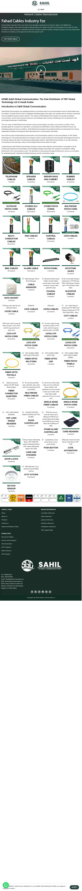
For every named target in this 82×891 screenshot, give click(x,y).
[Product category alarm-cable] (31, 260)
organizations (6, 131)
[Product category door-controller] (31, 419)
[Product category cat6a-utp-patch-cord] (51, 331)
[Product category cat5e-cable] (11, 310)
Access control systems (9, 540)
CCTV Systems (6, 547)
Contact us (5, 523)
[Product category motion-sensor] (11, 479)
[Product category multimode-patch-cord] (71, 200)
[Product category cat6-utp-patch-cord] (11, 331)
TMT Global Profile (47, 530)
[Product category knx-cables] (31, 228)
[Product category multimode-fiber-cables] (31, 391)
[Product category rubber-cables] (71, 170)
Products (4, 520)
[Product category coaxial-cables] (51, 288)
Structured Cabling (7, 537)
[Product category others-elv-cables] (31, 200)
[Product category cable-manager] (31, 285)
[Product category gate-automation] (71, 447)
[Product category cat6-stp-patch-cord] (31, 336)
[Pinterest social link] (42, 591)
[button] (41, 70)
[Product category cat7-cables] (71, 312)
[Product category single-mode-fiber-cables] (51, 395)
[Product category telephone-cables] (11, 170)
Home (3, 513)
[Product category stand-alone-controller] (51, 424)
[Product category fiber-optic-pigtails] (11, 366)
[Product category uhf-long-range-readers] (11, 419)
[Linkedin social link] (46, 591)
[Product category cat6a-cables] (51, 309)
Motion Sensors (6, 550)
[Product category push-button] (51, 445)
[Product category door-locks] (11, 451)
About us (4, 516)
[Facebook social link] (32, 591)
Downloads (6, 533)
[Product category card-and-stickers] (31, 449)
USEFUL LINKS (7, 509)
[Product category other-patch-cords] (51, 200)
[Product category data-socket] (11, 290)
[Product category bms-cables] (11, 260)
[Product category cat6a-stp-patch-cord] (71, 336)
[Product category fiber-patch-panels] (71, 360)
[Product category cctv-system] (31, 472)
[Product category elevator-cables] (71, 288)
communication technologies (63, 138)
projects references (47, 520)
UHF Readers (6, 554)
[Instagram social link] (39, 591)
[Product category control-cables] (51, 229)
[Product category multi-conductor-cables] (11, 231)
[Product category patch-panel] (51, 260)
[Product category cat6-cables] (31, 309)
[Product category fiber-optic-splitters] (31, 359)
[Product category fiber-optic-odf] (51, 359)
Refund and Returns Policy (10, 526)
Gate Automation (7, 544)
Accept (74, 887)
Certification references (48, 526)
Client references (46, 516)
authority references (47, 523)
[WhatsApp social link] (50, 591)
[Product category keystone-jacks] (71, 262)
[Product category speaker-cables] (31, 170)
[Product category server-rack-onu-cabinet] (51, 170)
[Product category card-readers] (71, 423)
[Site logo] (41, 3)
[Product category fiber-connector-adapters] (11, 391)
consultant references (48, 513)
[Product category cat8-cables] (71, 228)
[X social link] (35, 591)
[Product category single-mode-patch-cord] (71, 395)
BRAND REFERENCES (48, 509)
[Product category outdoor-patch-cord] (11, 200)
